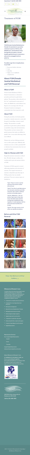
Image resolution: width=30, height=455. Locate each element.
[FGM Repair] (15, 223)
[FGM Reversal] (15, 233)
